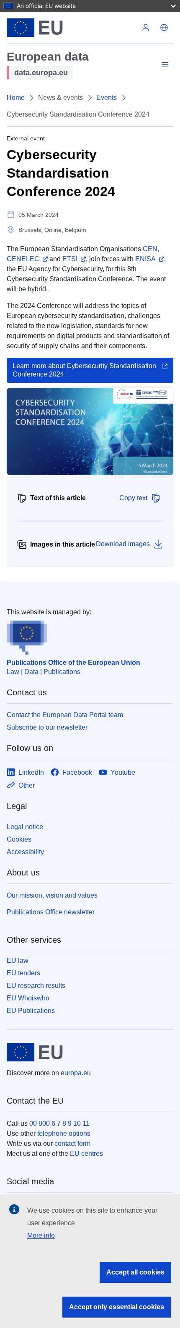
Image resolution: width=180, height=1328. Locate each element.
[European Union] (71, 27)
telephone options (63, 1133)
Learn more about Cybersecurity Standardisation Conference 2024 (84, 370)
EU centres (86, 1153)
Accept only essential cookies (116, 1306)
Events (106, 97)
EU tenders (23, 973)
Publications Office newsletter (51, 912)
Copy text (133, 497)
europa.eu (76, 1072)
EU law (17, 960)
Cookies (19, 839)
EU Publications (31, 1010)
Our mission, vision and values (52, 895)
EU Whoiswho (28, 998)
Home (16, 97)
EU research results (36, 985)
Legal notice (25, 826)
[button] (164, 27)
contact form (72, 1143)
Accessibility (25, 851)
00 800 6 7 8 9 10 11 (59, 1123)
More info (41, 1235)
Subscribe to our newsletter (47, 727)
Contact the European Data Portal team (65, 714)
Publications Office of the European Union (73, 662)
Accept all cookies (135, 1272)
